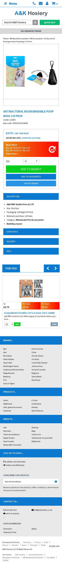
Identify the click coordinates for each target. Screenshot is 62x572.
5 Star (34, 352)
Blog (33, 431)
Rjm (5, 349)
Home (5, 38)
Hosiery (35, 407)
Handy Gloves (37, 356)
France (38, 542)
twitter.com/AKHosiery (14, 465)
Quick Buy (49, 22)
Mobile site (36, 441)
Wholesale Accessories (19, 38)
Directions (7, 528)
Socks (5, 400)
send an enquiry (12, 513)
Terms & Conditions (11, 434)
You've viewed (31, 183)
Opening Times (9, 532)
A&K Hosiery (20, 554)
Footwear (7, 410)
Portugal (33, 545)
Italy (46, 542)
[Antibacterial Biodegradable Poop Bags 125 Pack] (31, 71)
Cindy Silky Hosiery (39, 362)
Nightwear (7, 403)
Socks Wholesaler (36, 554)
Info (4, 427)
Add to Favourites (31, 176)
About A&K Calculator (12, 445)
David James (37, 349)
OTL (5, 380)
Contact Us (36, 434)
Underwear (36, 403)
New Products (37, 410)
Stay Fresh (7, 362)
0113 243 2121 (11, 510)
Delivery (35, 427)
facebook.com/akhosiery (15, 461)
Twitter (5, 560)
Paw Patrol (36, 380)
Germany (27, 542)
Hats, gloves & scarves (12, 407)
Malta (43, 545)
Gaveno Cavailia (39, 369)
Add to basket (31, 169)
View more (11, 153)
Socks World (36, 376)
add (17, 324)
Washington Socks (11, 366)
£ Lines (34, 400)
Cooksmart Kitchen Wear (13, 369)
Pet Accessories (36, 38)
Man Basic (7, 356)
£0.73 (26, 306)
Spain (24, 545)
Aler (5, 352)
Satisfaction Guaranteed (42, 438)
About (34, 528)
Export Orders (9, 438)
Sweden (15, 545)
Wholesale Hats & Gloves (33, 557)
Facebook (51, 557)
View (54, 324)
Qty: (8, 161)
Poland (5, 545)
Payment (7, 431)
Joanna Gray (37, 366)
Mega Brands (8, 373)
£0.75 (6, 306)
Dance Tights (9, 383)
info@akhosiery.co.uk (43, 510)
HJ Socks (35, 359)
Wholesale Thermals (11, 557)
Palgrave (35, 373)
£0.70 (45, 306)
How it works (8, 441)
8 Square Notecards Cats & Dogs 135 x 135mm (29, 312)
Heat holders (8, 359)
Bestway (7, 376)
